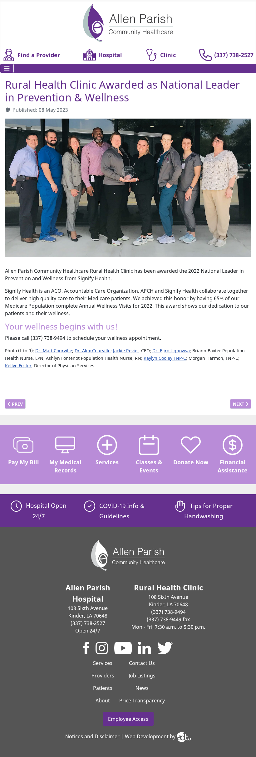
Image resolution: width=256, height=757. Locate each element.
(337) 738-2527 (234, 55)
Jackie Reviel (126, 351)
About (103, 700)
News (142, 688)
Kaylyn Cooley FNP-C (165, 358)
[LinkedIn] (144, 648)
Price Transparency (142, 700)
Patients (102, 688)
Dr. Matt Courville (53, 351)
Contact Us (142, 663)
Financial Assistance (233, 466)
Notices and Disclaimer (92, 736)
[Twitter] (165, 648)
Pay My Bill (23, 462)
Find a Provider (38, 55)
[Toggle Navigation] (7, 68)
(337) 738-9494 (168, 611)
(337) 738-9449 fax (168, 619)
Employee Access (128, 718)
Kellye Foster (18, 366)
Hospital (110, 55)
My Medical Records (65, 466)
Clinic (168, 55)
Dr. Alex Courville (93, 351)
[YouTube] (123, 648)
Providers (102, 675)
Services (107, 462)
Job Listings (142, 675)
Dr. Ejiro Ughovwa (171, 351)
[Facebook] (86, 648)
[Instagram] (102, 648)
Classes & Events (149, 466)
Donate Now (190, 462)
